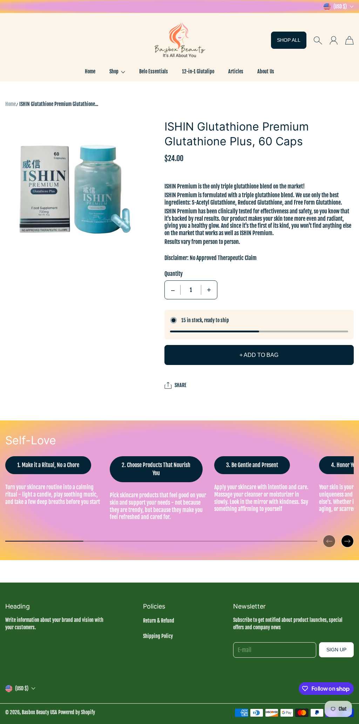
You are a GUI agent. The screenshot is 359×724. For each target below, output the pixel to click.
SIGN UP (336, 649)
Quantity (173, 273)
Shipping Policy (158, 636)
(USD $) (21, 688)
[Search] (317, 40)
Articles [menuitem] (235, 71)
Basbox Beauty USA (39, 712)
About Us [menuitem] (265, 71)
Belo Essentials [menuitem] (153, 71)
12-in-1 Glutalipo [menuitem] (198, 71)
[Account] (333, 40)
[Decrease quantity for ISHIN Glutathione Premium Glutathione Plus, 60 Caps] (173, 290)
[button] (117, 71)
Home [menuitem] (90, 71)
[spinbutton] (190, 290)
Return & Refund (158, 621)
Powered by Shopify (76, 712)
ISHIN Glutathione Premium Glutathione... (58, 104)
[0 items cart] (349, 40)
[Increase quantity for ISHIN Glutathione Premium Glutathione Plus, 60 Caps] (209, 290)
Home (10, 104)
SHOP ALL (288, 40)
